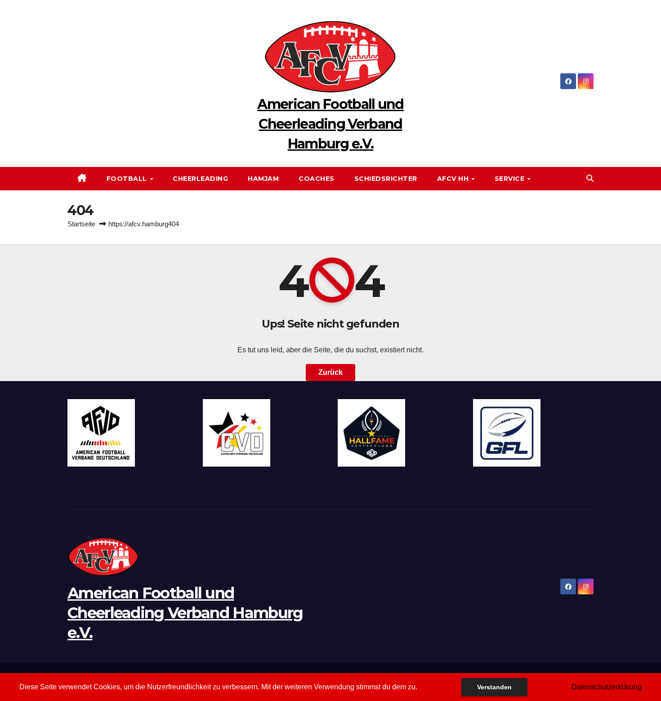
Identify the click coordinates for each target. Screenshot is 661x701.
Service (511, 179)
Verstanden (494, 687)
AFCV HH (454, 179)
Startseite (81, 224)
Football (128, 179)
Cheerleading (200, 179)
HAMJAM (263, 179)
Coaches (317, 179)
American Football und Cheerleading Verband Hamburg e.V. (330, 124)
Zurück (330, 372)
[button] (590, 178)
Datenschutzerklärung (607, 687)
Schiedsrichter (385, 179)
